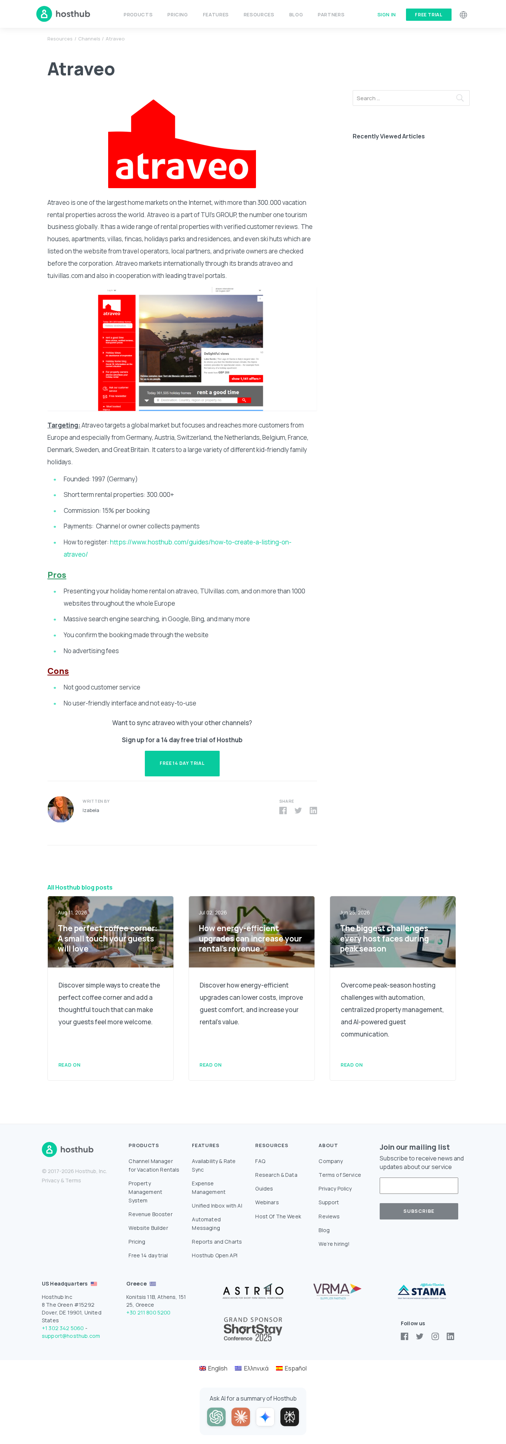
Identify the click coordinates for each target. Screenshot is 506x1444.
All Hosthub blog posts (80, 887)
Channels (89, 38)
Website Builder (148, 1227)
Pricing (177, 14)
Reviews (329, 1216)
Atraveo (115, 38)
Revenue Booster (150, 1214)
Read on (69, 1064)
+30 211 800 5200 (148, 1312)
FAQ (260, 1161)
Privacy (51, 1180)
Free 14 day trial (148, 1255)
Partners (331, 14)
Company (331, 1161)
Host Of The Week (278, 1216)
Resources (60, 38)
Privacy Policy (335, 1188)
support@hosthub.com (71, 1335)
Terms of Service (340, 1174)
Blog (296, 14)
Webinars (267, 1202)
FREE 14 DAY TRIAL (182, 763)
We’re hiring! (334, 1243)
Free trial (429, 15)
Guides (264, 1188)
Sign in (386, 14)
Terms (73, 1180)
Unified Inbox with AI (217, 1205)
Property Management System (145, 1192)
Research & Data (276, 1174)
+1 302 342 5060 (63, 1328)
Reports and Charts (217, 1241)
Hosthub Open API (214, 1255)
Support (329, 1202)
